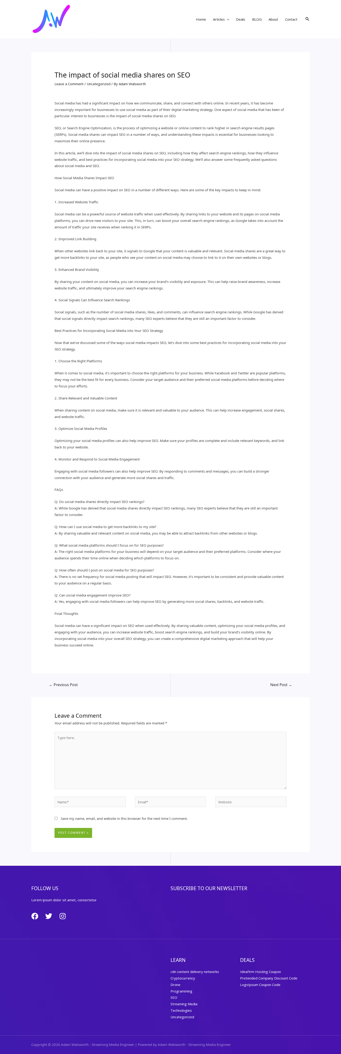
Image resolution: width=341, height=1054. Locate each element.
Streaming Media (183, 1004)
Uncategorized (98, 83)
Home (201, 19)
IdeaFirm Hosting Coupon (260, 971)
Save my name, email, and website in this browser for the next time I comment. (124, 818)
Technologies (181, 1010)
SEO (173, 997)
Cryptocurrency (182, 978)
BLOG (257, 19)
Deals (240, 19)
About (273, 19)
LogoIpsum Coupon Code (260, 984)
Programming (181, 991)
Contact (291, 19)
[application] (227, 19)
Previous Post (63, 684)
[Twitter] (48, 916)
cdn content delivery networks (194, 971)
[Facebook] (34, 916)
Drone (175, 984)
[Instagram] (62, 916)
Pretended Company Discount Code (268, 978)
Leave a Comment (69, 83)
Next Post (281, 684)
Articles (219, 19)
